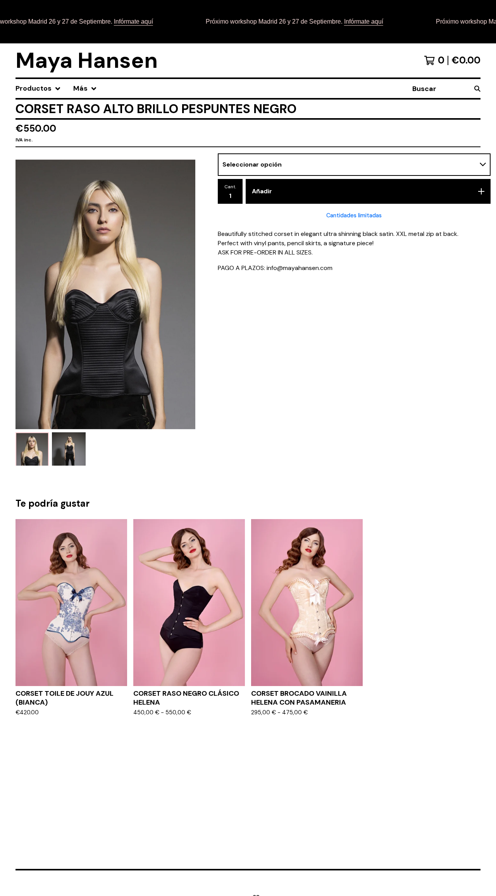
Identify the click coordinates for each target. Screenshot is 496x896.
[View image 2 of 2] (68, 449)
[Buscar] (477, 88)
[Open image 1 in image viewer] (105, 294)
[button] (248, 21)
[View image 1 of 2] (32, 449)
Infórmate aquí (122, 21)
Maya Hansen (87, 60)
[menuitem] (38, 88)
